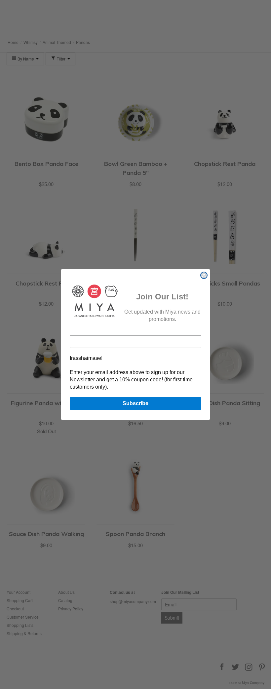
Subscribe (135, 403)
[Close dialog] (204, 275)
